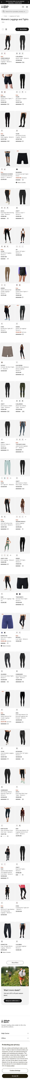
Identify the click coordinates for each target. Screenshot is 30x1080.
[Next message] (28, 2)
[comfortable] (6, 29)
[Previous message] (1, 2)
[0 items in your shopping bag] (23, 7)
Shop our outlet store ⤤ (13, 1000)
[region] (15, 1061)
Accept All (15, 1076)
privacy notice (10, 1065)
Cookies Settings (15, 1070)
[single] (2, 29)
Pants (5, 16)
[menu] (27, 7)
